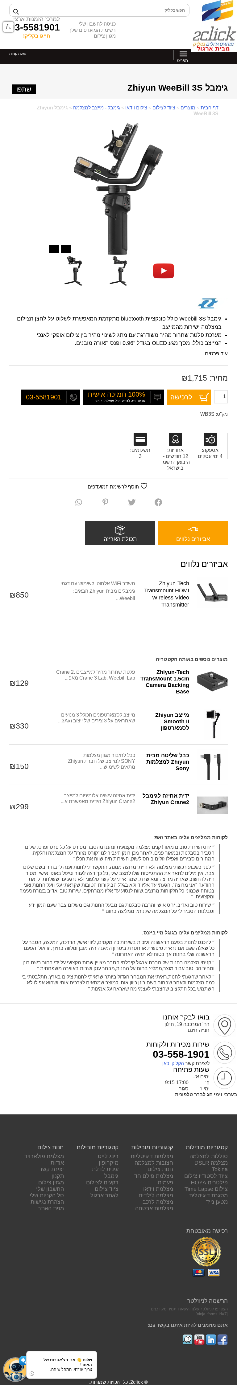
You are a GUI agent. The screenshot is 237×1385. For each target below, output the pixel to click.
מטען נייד (217, 1202)
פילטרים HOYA (209, 1182)
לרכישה (181, 397)
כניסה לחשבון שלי (97, 24)
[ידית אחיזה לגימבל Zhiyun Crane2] (212, 805)
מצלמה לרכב (158, 1202)
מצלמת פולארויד (44, 1156)
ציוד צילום (106, 1189)
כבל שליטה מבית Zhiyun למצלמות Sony (167, 761)
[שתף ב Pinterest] (105, 502)
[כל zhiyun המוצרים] (208, 304)
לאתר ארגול (104, 1195)
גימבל (111, 1176)
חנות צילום (160, 1169)
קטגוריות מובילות (207, 1147)
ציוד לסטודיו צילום (206, 1176)
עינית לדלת (105, 1169)
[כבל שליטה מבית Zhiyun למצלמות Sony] (212, 764)
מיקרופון (108, 1163)
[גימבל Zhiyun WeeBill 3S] (163, 271)
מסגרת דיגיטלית (208, 1195)
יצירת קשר (51, 1169)
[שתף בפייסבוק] (158, 502)
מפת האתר (51, 1208)
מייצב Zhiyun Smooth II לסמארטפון (172, 721)
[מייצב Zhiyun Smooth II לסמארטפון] (212, 724)
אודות (57, 1163)
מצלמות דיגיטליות (152, 1156)
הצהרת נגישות (47, 1202)
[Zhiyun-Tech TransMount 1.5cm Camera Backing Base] (212, 681)
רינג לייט (108, 1156)
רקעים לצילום (102, 1182)
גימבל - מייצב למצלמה (96, 107)
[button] (15, 1369)
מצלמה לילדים (156, 1195)
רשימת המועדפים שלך (92, 30)
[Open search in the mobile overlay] (99, 10)
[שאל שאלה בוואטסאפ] (78, 502)
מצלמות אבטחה (154, 1208)
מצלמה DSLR (211, 1163)
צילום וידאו (136, 107)
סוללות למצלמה (208, 1156)
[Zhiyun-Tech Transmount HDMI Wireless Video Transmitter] (212, 592)
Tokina (220, 1169)
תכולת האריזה (120, 539)
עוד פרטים (215, 354)
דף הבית (209, 107)
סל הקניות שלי (47, 1195)
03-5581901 (35, 27)
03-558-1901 (181, 1054)
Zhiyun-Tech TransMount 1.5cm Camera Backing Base (164, 682)
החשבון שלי (50, 1189)
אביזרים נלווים (193, 539)
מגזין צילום (105, 36)
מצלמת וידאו (158, 1189)
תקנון (58, 1176)
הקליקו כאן (173, 1063)
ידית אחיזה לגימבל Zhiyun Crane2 (166, 799)
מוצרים (188, 107)
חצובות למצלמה (154, 1163)
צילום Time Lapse (206, 1189)
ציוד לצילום (163, 107)
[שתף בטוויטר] (132, 502)
